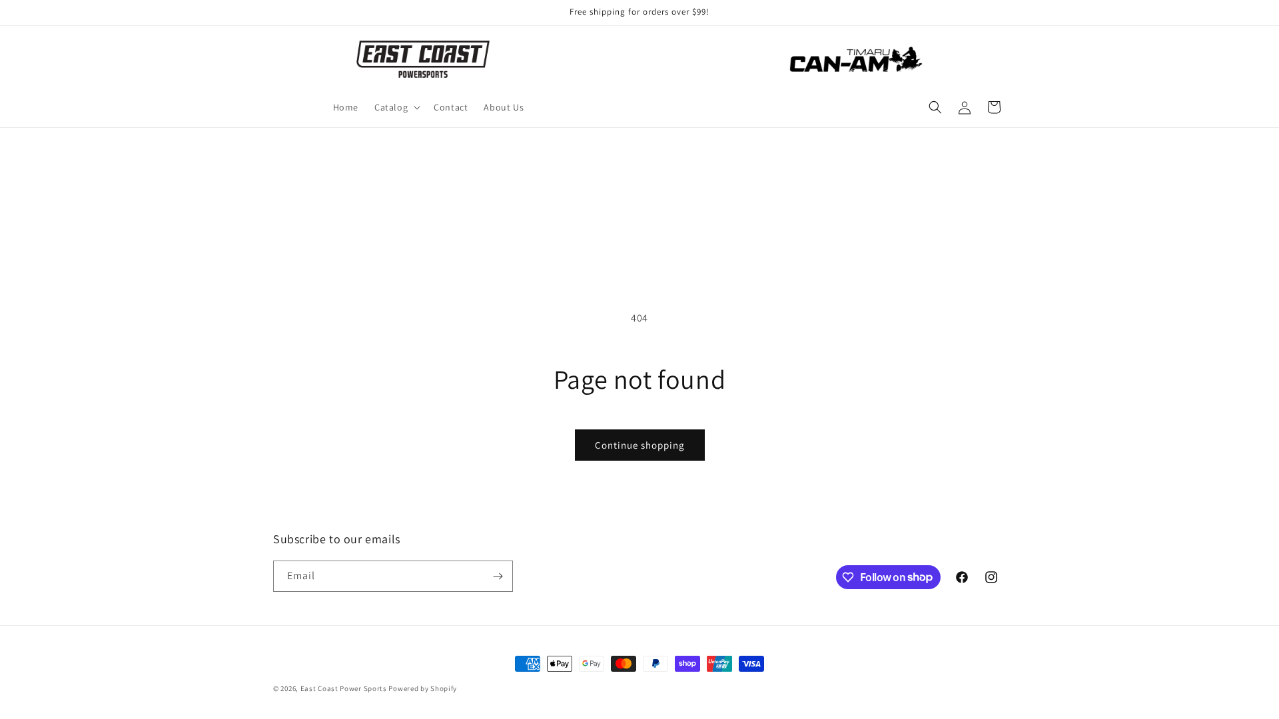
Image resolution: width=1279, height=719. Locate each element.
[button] (396, 107)
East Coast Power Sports (343, 688)
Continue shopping (640, 445)
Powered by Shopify (422, 688)
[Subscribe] (497, 576)
